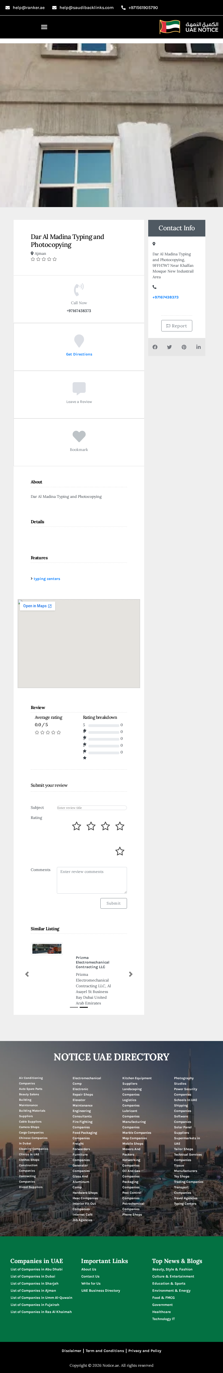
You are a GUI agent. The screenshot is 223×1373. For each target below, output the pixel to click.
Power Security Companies (185, 1076)
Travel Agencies (185, 1183)
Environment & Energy (171, 1275)
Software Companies (182, 1104)
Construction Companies (28, 1152)
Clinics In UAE (29, 1139)
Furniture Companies (81, 1142)
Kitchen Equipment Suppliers (137, 1065)
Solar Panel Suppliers (183, 1115)
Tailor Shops (183, 1134)
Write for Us (91, 1268)
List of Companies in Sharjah (34, 1268)
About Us (88, 1254)
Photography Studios (184, 1065)
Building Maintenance (28, 1087)
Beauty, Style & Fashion (172, 1254)
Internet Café (82, 1199)
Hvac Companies (85, 1183)
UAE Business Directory (100, 1275)
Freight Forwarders (81, 1131)
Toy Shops (181, 1161)
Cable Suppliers (30, 1106)
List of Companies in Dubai (33, 1261)
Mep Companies (134, 1123)
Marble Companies (136, 1118)
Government (162, 1290)
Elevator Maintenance (82, 1087)
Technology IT (163, 1304)
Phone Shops (132, 1199)
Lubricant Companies (131, 1098)
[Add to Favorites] (79, 440)
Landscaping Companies (132, 1076)
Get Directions (79, 354)
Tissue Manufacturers (185, 1153)
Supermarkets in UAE (187, 1125)
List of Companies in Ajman (33, 1275)
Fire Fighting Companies (82, 1109)
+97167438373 (166, 297)
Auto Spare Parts (30, 1074)
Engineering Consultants (82, 1098)
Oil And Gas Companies (131, 1158)
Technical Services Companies (188, 1142)
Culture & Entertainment (173, 1261)
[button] (44, 27)
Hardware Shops (85, 1178)
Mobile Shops (132, 1128)
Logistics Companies (131, 1087)
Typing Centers (185, 1188)
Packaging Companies (131, 1169)
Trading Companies (188, 1167)
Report (179, 325)
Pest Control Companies (131, 1180)
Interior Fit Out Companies (84, 1191)
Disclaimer (71, 1335)
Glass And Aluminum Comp (81, 1166)
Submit (114, 903)
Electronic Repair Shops (83, 1076)
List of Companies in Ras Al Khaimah (41, 1297)
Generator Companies (81, 1153)
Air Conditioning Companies (31, 1065)
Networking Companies (131, 1147)
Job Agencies (82, 1205)
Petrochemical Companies (133, 1191)
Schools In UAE (185, 1085)
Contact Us (90, 1261)
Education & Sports (168, 1268)
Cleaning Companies (33, 1134)
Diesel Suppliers (31, 1172)
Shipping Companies (182, 1093)
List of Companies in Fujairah (35, 1290)
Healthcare (161, 1297)
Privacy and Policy (144, 1335)
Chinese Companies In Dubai (33, 1125)
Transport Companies (182, 1175)
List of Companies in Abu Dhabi (37, 1254)
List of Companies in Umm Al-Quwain (41, 1283)
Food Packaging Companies (85, 1120)
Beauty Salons (29, 1079)
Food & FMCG (163, 1283)
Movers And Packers (131, 1136)
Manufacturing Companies (134, 1109)
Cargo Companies (31, 1117)
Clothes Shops (29, 1145)
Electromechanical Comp (87, 1065)
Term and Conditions (105, 1335)
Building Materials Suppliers (32, 1098)
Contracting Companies (27, 1163)
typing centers (47, 578)
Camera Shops (29, 1112)
